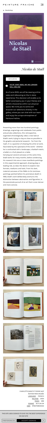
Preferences (9, 420)
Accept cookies (29, 420)
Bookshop (9, 10)
